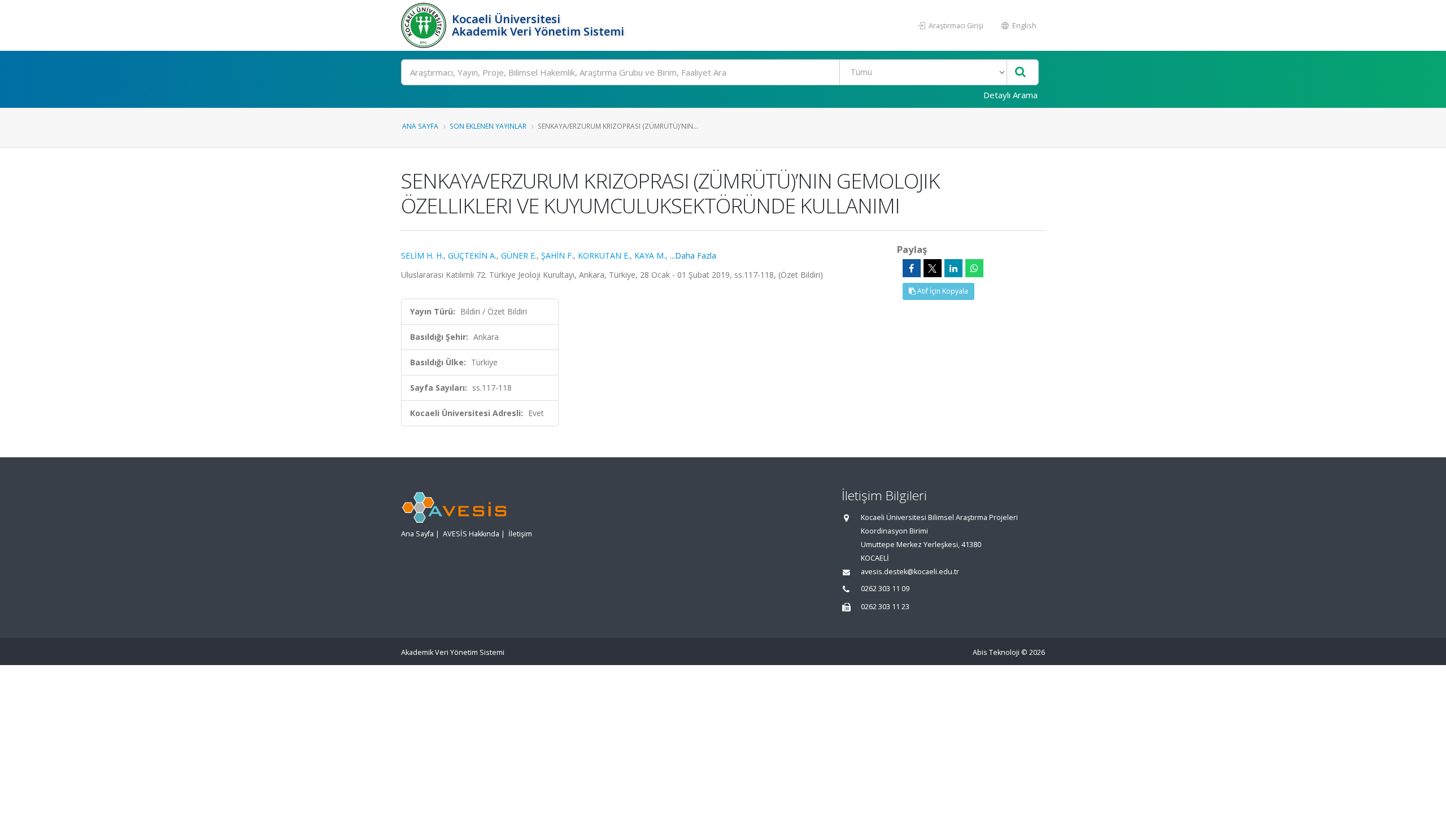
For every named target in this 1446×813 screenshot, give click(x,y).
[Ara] (1020, 72)
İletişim (520, 534)
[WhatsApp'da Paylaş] (974, 268)
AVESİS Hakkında (471, 534)
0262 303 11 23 (885, 606)
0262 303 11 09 (885, 588)
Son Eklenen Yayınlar (488, 125)
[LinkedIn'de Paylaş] (953, 268)
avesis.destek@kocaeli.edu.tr (910, 571)
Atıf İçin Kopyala (942, 291)
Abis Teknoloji (996, 652)
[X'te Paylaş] (933, 268)
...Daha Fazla (693, 255)
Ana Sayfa (420, 125)
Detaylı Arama (1010, 94)
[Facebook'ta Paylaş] (912, 268)
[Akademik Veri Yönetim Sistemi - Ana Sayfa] (425, 25)
